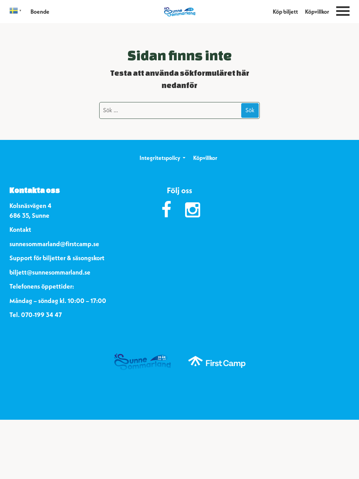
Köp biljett (285, 11)
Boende (40, 11)
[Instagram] (192, 210)
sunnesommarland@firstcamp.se (54, 244)
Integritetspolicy (160, 157)
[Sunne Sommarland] (179, 11)
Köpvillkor (317, 11)
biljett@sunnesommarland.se (49, 272)
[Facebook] (166, 210)
